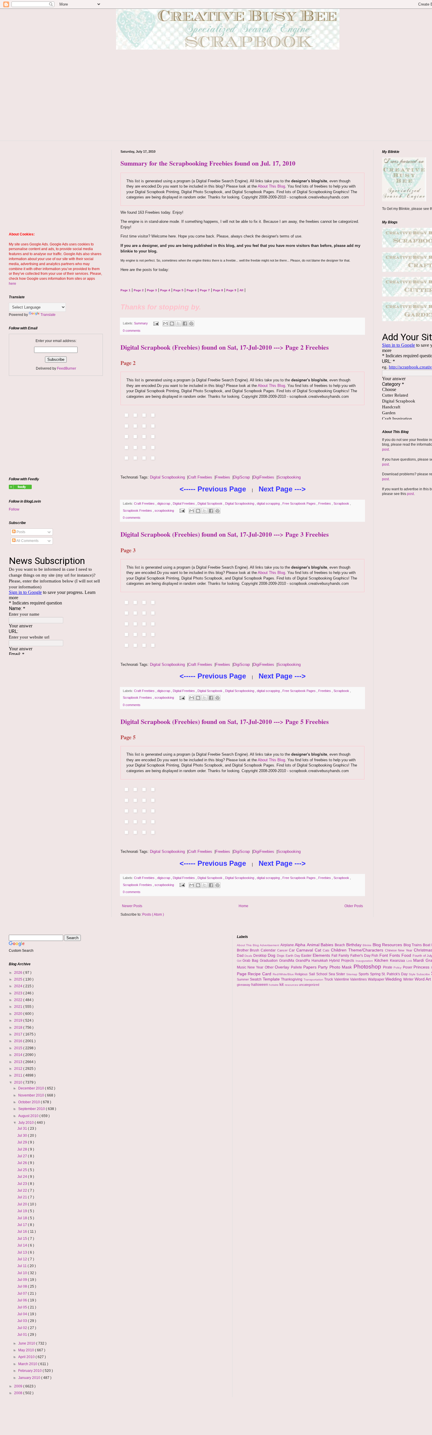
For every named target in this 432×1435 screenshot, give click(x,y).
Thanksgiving (292, 979)
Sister (341, 974)
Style (413, 974)
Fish (375, 956)
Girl (240, 960)
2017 (18, 1034)
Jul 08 (22, 1286)
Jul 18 (22, 1218)
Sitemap (352, 974)
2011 (18, 1075)
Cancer (283, 950)
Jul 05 (22, 1307)
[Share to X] (178, 323)
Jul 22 (22, 1190)
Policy (398, 967)
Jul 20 (22, 1204)
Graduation (269, 961)
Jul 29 (22, 1142)
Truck (329, 979)
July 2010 (26, 1123)
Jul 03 (22, 1321)
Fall (335, 956)
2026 (18, 973)
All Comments (27, 541)
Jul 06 (22, 1300)
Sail (312, 974)
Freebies (222, 477)
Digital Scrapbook (210, 503)
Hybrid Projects (342, 961)
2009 (18, 1386)
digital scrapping (269, 503)
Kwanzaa (398, 961)
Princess (422, 967)
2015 (18, 1048)
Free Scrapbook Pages (299, 503)
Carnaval (305, 950)
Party (323, 967)
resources (292, 984)
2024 (18, 986)
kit (282, 984)
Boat (427, 945)
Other (270, 967)
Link (409, 960)
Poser (408, 967)
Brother (243, 950)
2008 (18, 1393)
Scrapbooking (289, 477)
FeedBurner (66, 368)
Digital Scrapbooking (167, 477)
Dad (241, 956)
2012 (18, 1069)
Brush (255, 950)
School (322, 974)
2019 (18, 1020)
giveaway (244, 984)
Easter (307, 956)
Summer (243, 979)
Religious (302, 974)
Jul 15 (22, 1239)
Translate (48, 315)
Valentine (342, 979)
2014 (18, 1055)
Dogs (281, 955)
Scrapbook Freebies (138, 510)
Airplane (287, 945)
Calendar (269, 950)
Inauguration (365, 960)
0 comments (131, 330)
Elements (322, 955)
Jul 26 (22, 1163)
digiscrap (164, 503)
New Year (256, 967)
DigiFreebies (263, 477)
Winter (409, 979)
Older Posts (353, 906)
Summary (141, 323)
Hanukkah (320, 961)
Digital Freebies (184, 503)
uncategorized (309, 984)
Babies (328, 944)
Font (384, 955)
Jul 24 (22, 1177)
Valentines (359, 979)
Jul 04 (22, 1314)
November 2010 (31, 1095)
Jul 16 (22, 1231)
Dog (272, 955)
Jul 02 (22, 1328)
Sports (364, 974)
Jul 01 (22, 1335)
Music (242, 967)
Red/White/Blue (284, 974)
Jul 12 (22, 1259)
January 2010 (29, 1378)
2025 (18, 979)
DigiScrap (241, 477)
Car (292, 950)
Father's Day (361, 956)
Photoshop (368, 967)
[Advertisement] (232, 99)
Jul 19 (22, 1211)
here (12, 284)
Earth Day (294, 955)
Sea (332, 974)
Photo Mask (341, 967)
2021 (18, 1007)
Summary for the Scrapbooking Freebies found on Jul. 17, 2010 (207, 163)
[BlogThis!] (172, 323)
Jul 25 (22, 1170)
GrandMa (287, 961)
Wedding (394, 979)
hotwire (274, 984)
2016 (18, 1041)
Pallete (297, 967)
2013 (18, 1062)
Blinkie (368, 945)
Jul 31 (22, 1128)
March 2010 (28, 1364)
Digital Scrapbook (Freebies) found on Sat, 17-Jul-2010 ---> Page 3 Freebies (224, 534)
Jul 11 (22, 1266)
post (385, 449)
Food (407, 955)
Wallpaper (377, 979)
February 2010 (30, 1371)
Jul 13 (22, 1252)
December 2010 (31, 1088)
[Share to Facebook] (185, 323)
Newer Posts (132, 906)
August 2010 (28, 1116)
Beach (340, 945)
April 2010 (27, 1357)
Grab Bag (251, 961)
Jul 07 (22, 1293)
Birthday (354, 944)
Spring (376, 974)
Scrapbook (342, 503)
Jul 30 (22, 1135)
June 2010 (27, 1343)
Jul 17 (22, 1225)
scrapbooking (165, 510)
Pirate (388, 967)
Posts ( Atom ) (153, 914)
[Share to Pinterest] (191, 323)
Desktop (260, 956)
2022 (18, 1000)
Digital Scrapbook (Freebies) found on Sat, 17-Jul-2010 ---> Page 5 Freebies (224, 721)
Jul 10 (22, 1273)
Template (272, 979)
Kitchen (382, 960)
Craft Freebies (200, 477)
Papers (310, 967)
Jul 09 (22, 1280)
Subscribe (423, 974)
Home (243, 906)
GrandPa (304, 961)
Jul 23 (22, 1184)
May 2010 (26, 1350)
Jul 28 (22, 1149)
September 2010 (32, 1109)
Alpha (301, 944)
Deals (249, 955)
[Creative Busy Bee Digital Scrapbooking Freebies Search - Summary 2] (20, 488)
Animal (314, 944)
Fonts (395, 955)
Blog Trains (413, 945)
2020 (18, 1014)
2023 (18, 993)
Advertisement (270, 945)
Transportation (314, 979)
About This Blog (271, 186)
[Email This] (165, 323)
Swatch (256, 979)
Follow (14, 509)
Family (344, 956)
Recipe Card (260, 973)
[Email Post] (156, 323)
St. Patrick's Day (394, 974)
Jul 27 (22, 1156)
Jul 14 (22, 1245)
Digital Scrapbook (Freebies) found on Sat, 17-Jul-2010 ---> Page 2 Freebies (224, 347)
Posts (20, 532)
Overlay (283, 967)
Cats (327, 950)
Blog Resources (388, 944)
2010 (18, 1082)
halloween (260, 985)
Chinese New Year (399, 950)
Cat (319, 950)
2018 (18, 1027)
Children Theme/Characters (358, 950)
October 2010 (29, 1102)
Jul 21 (22, 1197)
